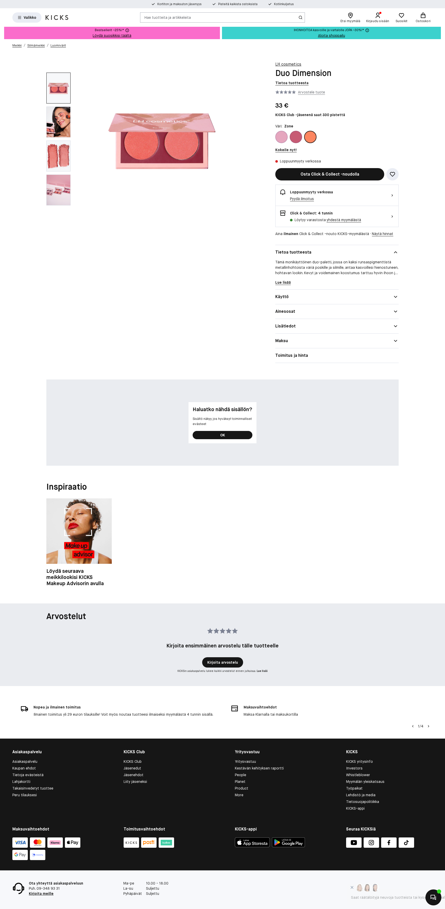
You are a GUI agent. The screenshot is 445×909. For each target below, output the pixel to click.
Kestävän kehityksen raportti (259, 768)
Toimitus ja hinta (291, 355)
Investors (354, 768)
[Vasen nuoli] (413, 726)
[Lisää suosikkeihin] (392, 174)
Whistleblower (358, 775)
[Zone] (310, 137)
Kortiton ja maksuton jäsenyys (179, 4)
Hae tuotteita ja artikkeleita (167, 17)
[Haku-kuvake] (300, 17)
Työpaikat (354, 788)
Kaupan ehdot (24, 768)
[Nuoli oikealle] (428, 726)
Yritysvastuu (245, 761)
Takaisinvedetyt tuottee (32, 788)
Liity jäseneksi (135, 781)
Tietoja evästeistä (28, 775)
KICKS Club (133, 761)
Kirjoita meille (41, 893)
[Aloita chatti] (433, 897)
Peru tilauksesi (24, 795)
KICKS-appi (355, 808)
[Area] (281, 137)
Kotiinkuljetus (284, 4)
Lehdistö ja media (360, 795)
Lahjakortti (21, 781)
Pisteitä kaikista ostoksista (238, 4)
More (239, 795)
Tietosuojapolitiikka (362, 801)
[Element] (296, 137)
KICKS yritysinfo (359, 761)
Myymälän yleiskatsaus (365, 781)
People (240, 775)
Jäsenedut (132, 768)
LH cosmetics (288, 64)
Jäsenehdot (133, 775)
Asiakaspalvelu (24, 761)
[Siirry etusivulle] (57, 17)
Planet (240, 781)
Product (241, 788)
